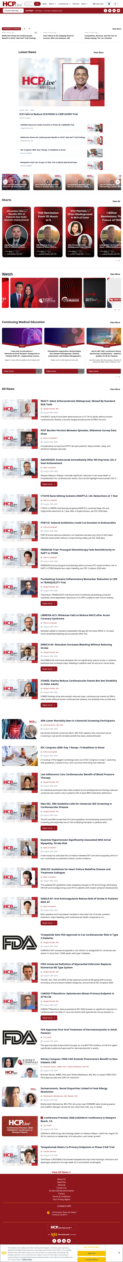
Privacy (61, 1193)
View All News (60, 1172)
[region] (61, 1253)
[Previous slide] (115, 309)
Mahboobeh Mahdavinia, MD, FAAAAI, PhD (60, 1096)
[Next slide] (118, 309)
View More (116, 29)
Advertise (61, 1182)
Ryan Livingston (49, 467)
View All (116, 201)
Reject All (91, 1253)
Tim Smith (47, 1037)
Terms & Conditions (62, 1196)
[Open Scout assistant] (109, 4)
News (45, 4)
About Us (61, 1179)
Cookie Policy (27, 1259)
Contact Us (62, 1188)
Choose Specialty (11, 10)
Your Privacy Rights (61, 1199)
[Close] (119, 1252)
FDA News (38, 11)
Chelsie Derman (49, 1151)
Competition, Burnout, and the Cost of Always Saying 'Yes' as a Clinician (59, 37)
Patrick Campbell (26, 153)
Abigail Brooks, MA (26, 128)
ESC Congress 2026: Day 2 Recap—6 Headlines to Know (99, 37)
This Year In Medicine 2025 (53, 11)
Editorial (61, 1185)
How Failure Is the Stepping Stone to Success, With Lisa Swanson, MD (17, 37)
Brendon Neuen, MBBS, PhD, (54, 1067)
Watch (51, 4)
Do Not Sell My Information (61, 1190)
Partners (76, 4)
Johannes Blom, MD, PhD (53, 725)
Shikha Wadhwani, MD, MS (78, 1067)
